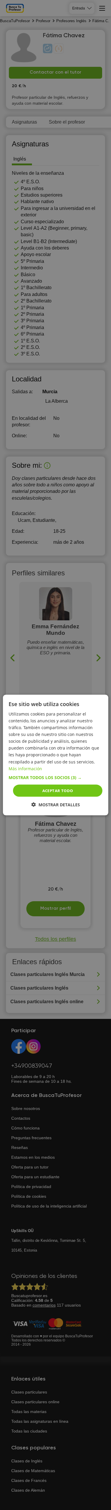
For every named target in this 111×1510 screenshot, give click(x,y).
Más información (25, 768)
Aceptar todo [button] (57, 790)
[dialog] (55, 755)
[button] (55, 777)
